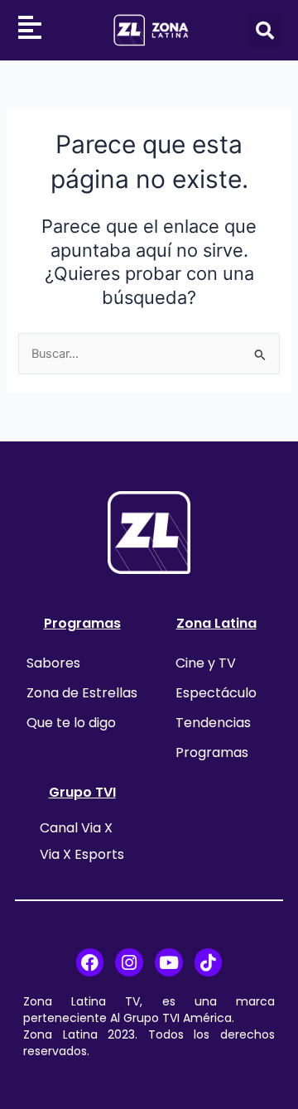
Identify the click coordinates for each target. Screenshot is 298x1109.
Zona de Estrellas (81, 692)
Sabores (53, 663)
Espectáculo (216, 692)
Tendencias (213, 722)
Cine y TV (205, 663)
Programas (82, 623)
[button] (264, 30)
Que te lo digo (71, 722)
